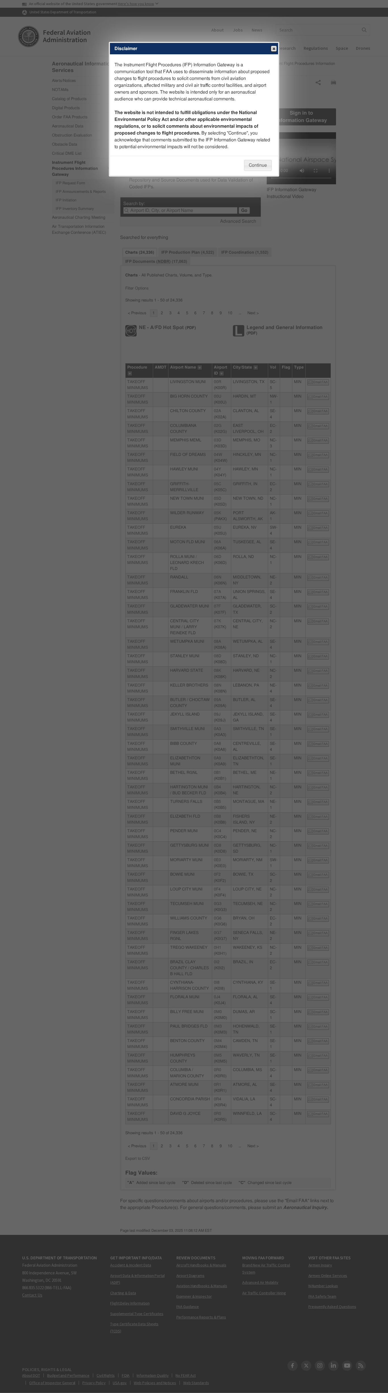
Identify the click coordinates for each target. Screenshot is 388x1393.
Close (274, 48)
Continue (258, 165)
